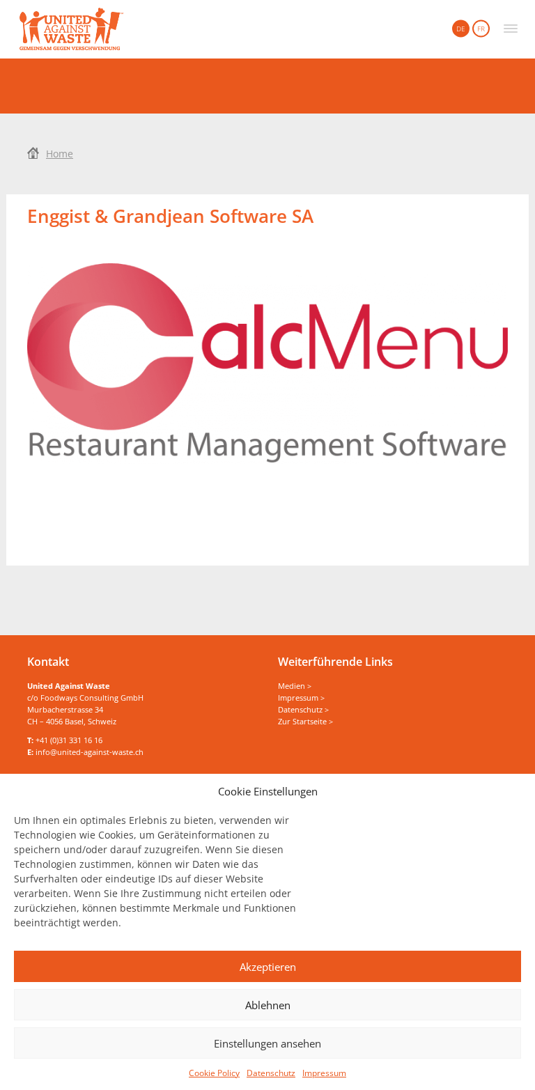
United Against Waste (71, 29)
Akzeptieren (268, 967)
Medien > (294, 685)
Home (59, 153)
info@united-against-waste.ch (90, 752)
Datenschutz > (303, 709)
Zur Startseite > (305, 721)
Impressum (324, 1073)
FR (481, 28)
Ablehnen (267, 1005)
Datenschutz (271, 1073)
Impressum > (301, 697)
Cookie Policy (214, 1073)
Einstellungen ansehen (267, 1043)
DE (460, 28)
